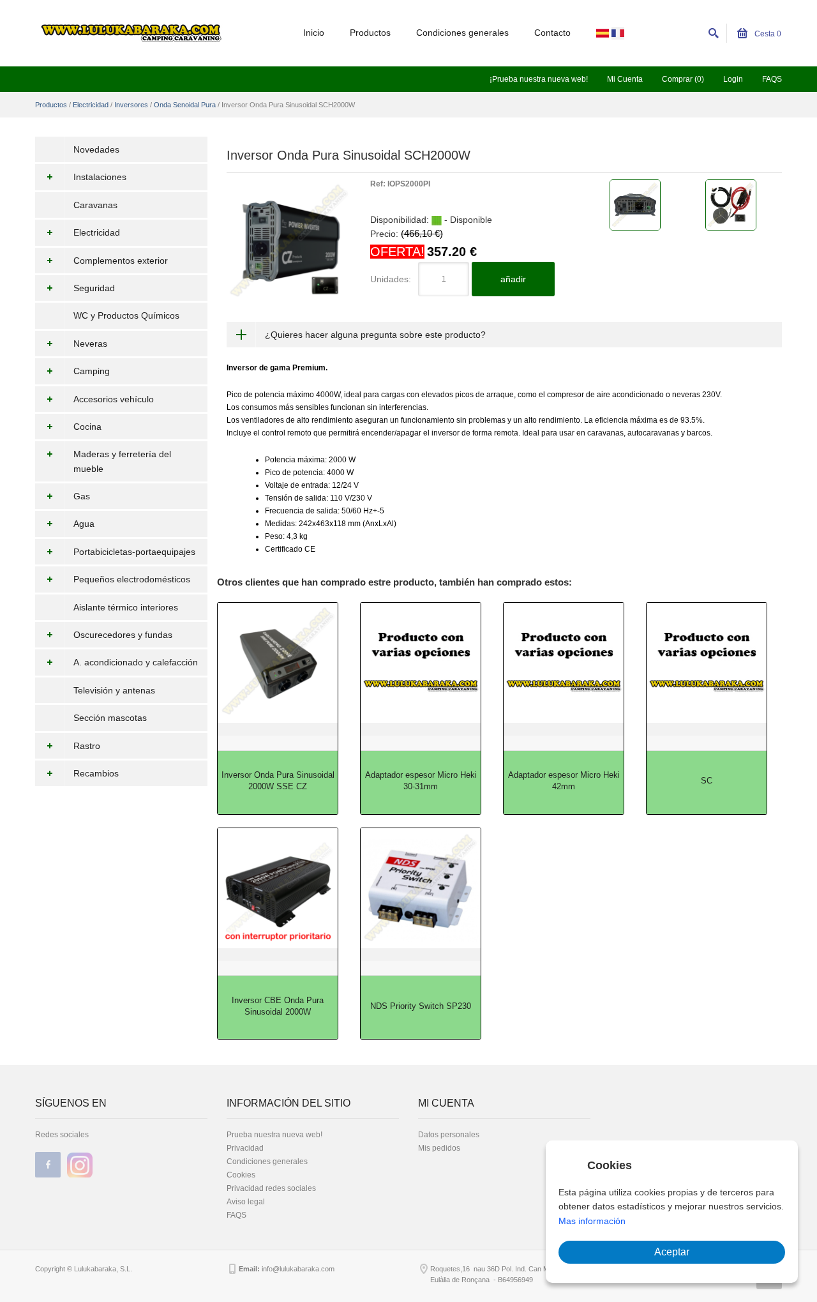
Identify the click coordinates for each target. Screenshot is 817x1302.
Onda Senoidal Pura (185, 105)
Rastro (86, 746)
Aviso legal (246, 1201)
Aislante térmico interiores (125, 607)
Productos (370, 32)
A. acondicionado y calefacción (135, 662)
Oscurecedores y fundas (122, 635)
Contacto (552, 32)
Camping (91, 371)
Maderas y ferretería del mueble (122, 461)
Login (733, 79)
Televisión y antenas (114, 690)
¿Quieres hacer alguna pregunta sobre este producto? (375, 334)
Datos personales (448, 1134)
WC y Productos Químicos (126, 315)
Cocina (87, 426)
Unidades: (390, 279)
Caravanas (95, 205)
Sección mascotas (110, 718)
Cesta (767, 33)
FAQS (772, 79)
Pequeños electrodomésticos (131, 579)
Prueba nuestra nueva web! (274, 1134)
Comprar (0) (683, 79)
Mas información (592, 1221)
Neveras (90, 343)
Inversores (131, 105)
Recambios (96, 773)
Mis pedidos (439, 1148)
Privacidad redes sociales (271, 1188)
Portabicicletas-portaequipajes (134, 552)
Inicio (313, 32)
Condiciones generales (462, 32)
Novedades (96, 149)
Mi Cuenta (625, 79)
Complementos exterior (120, 260)
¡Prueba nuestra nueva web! (539, 79)
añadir (513, 279)
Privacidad (245, 1148)
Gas (81, 496)
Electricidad (91, 105)
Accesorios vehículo (113, 399)
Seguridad (94, 288)
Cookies (241, 1174)
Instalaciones (99, 177)
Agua (83, 524)
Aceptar (671, 1251)
